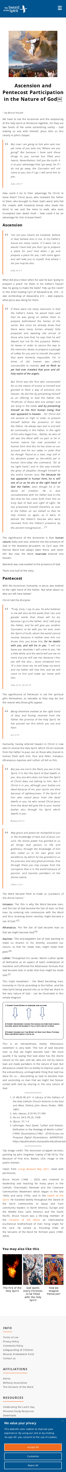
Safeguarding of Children (18, 1349)
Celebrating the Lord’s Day (19, 1407)
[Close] (62, 1421)
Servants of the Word (24, 1219)
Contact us (9, 1358)
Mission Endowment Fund (18, 1354)
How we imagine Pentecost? (53, 1290)
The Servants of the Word (18, 1387)
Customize (33, 1456)
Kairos (6, 1378)
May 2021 (33, 1169)
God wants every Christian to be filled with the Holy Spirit (32, 1294)
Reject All (33, 1465)
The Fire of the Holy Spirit (12, 1289)
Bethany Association (15, 1382)
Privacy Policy (11, 1341)
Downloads (9, 1415)
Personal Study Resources (18, 1411)
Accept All (33, 1447)
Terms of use (11, 1337)
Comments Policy (13, 1345)
